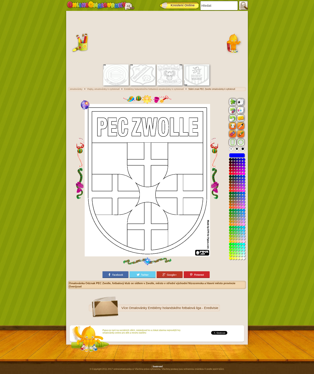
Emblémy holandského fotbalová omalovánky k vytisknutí (154, 89)
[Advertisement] (157, 37)
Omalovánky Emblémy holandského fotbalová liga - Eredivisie (173, 308)
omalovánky (76, 89)
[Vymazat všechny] (232, 110)
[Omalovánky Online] (100, 5)
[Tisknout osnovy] (240, 101)
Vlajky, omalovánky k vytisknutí (103, 89)
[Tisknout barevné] (240, 110)
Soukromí (158, 366)
